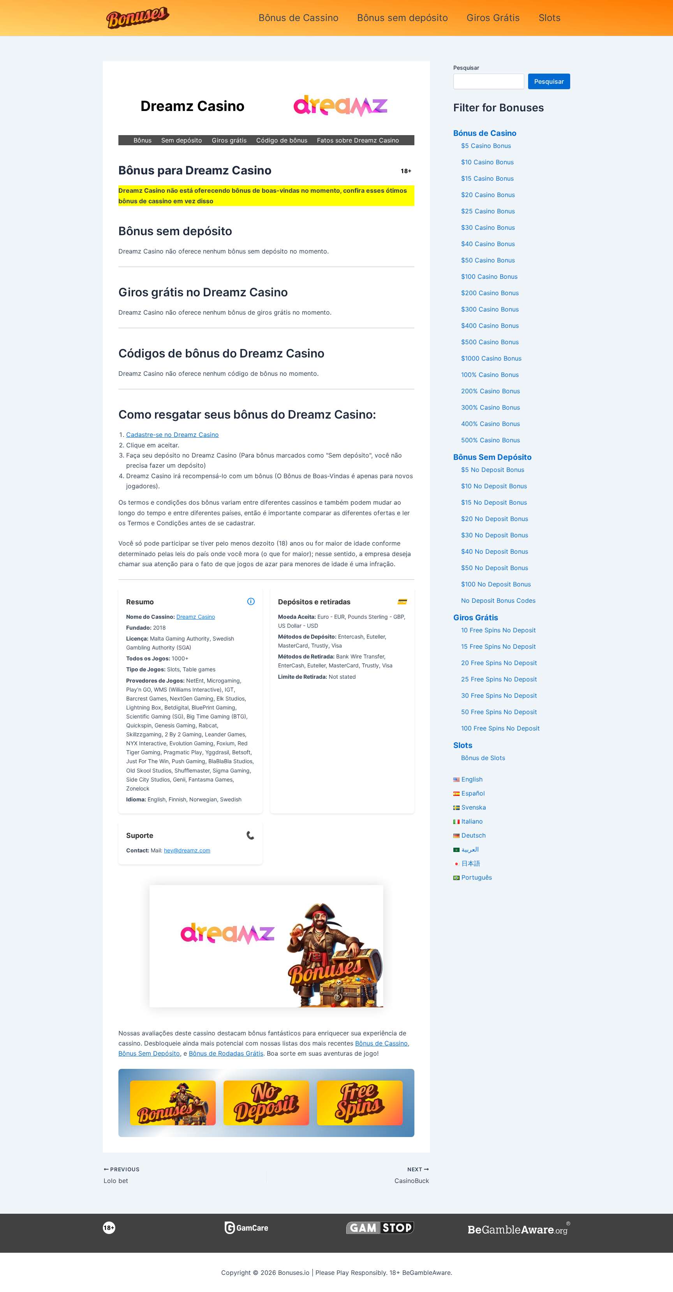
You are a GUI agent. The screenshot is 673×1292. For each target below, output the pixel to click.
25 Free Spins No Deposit (499, 679)
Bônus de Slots (483, 758)
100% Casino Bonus (490, 374)
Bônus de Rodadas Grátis (226, 1053)
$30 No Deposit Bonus (494, 535)
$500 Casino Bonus (490, 342)
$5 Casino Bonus (486, 146)
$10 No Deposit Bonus (494, 486)
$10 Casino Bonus (487, 162)
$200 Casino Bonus (490, 293)
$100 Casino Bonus (489, 276)
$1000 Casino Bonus (491, 358)
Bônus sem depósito (402, 17)
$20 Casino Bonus (488, 195)
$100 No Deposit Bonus (496, 584)
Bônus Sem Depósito (149, 1053)
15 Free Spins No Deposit (498, 646)
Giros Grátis (493, 17)
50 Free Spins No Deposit (499, 712)
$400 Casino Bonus (490, 325)
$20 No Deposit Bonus (494, 519)
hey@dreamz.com (187, 850)
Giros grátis (229, 140)
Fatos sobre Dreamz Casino (358, 140)
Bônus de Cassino (298, 17)
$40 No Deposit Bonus (494, 551)
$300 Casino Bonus (490, 309)
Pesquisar (466, 67)
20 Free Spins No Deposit (499, 663)
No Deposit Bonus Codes (498, 600)
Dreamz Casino (195, 616)
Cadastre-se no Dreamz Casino (172, 434)
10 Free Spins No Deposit (498, 630)
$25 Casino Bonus (488, 211)
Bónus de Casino (484, 133)
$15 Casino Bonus (487, 178)
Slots (550, 17)
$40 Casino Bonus (488, 244)
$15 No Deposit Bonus (494, 502)
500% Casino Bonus (490, 440)
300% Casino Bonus (490, 407)
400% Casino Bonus (490, 424)
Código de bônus (281, 140)
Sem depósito (181, 140)
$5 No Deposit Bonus (492, 469)
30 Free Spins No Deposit (499, 695)
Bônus (143, 140)
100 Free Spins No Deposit (500, 728)
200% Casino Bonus (490, 391)
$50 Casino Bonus (488, 260)
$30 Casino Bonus (488, 227)
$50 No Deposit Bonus (494, 568)
